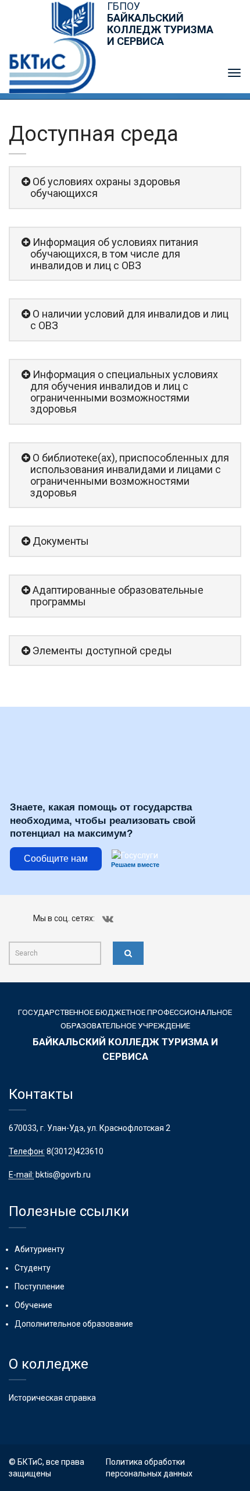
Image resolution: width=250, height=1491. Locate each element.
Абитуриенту (40, 1249)
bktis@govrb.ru (63, 1174)
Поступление (40, 1286)
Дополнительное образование (74, 1323)
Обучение (33, 1305)
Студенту (33, 1268)
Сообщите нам (56, 858)
